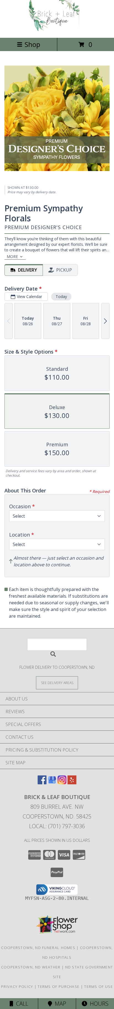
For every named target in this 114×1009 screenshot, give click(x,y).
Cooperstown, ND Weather (31, 967)
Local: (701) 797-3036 (57, 826)
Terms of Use (98, 986)
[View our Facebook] (42, 782)
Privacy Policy (17, 986)
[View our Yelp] (72, 782)
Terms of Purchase (58, 986)
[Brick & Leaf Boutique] (57, 29)
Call (20, 1003)
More (12, 256)
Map (59, 1003)
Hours (97, 1003)
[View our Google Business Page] (52, 782)
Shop (32, 44)
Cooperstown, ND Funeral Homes (38, 947)
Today (61, 296)
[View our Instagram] (62, 782)
